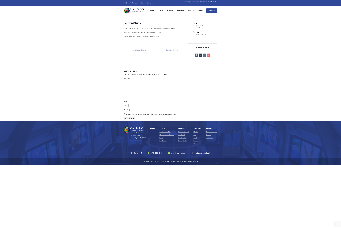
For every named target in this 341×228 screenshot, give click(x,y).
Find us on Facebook (202, 153)
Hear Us (191, 10)
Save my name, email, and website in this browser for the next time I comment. (151, 114)
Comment (127, 78)
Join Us (160, 10)
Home (152, 10)
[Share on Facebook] (196, 55)
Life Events (163, 141)
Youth (161, 138)
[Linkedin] (204, 55)
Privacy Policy (182, 141)
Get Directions (135, 140)
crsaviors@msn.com (178, 153)
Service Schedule (164, 132)
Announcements (211, 132)
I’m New (170, 10)
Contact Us (211, 10)
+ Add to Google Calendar (138, 50)
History (195, 144)
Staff (195, 138)
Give (197, 1)
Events (200, 10)
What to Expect (183, 132)
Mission (195, 132)
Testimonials (182, 138)
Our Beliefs (181, 135)
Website (126, 110)
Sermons (186, 1)
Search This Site (212, 1)
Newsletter (203, 1)
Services (192, 1)
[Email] (208, 55)
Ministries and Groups (166, 135)
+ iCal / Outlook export (171, 50)
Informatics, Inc (193, 161)
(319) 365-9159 (156, 153)
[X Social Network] (200, 55)
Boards (195, 141)
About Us (180, 10)
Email (126, 105)
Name (126, 101)
